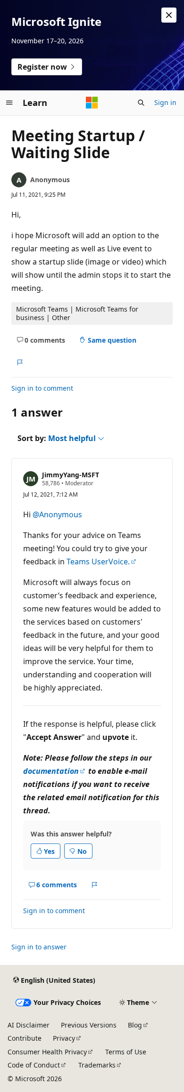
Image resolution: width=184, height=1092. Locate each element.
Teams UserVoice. (98, 561)
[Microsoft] (92, 102)
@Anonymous (57, 514)
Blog (135, 1024)
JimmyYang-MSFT (70, 474)
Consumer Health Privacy (47, 1051)
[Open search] (141, 102)
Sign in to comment (42, 388)
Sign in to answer (39, 946)
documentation (51, 771)
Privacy (64, 1038)
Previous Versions (89, 1024)
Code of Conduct (34, 1064)
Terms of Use (125, 1051)
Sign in (165, 102)
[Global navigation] (9, 102)
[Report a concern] (19, 362)
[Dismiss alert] (168, 15)
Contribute (25, 1038)
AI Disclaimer (29, 1024)
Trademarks (97, 1064)
